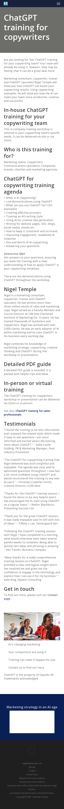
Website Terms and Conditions (32, 778)
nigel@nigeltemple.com (32, 763)
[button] (58, 3)
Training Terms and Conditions (32, 782)
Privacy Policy (32, 774)
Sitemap (32, 767)
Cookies (32, 771)
